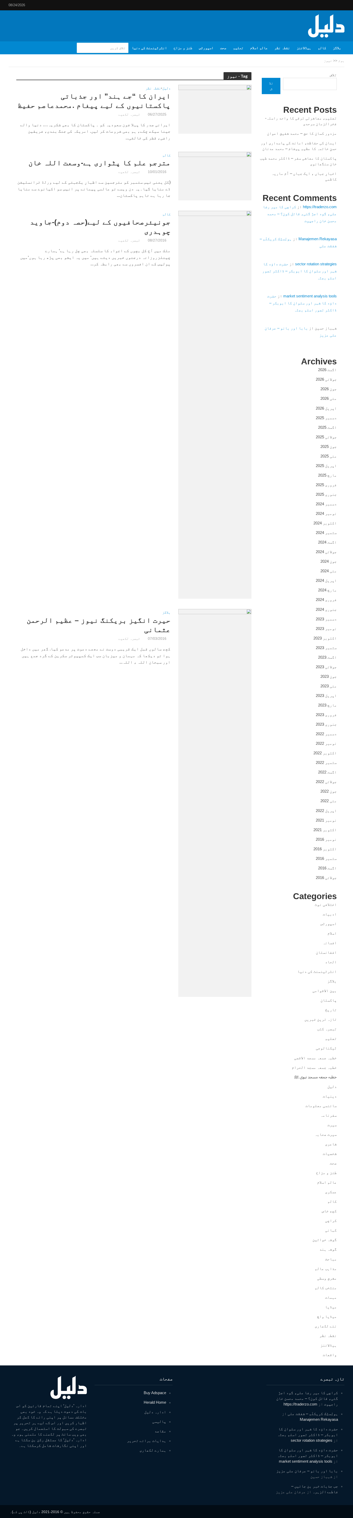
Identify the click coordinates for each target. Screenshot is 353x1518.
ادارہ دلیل (155, 1412)
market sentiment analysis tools (310, 296)
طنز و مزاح (183, 48)
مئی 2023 (328, 686)
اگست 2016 (327, 868)
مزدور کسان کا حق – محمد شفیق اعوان (302, 133)
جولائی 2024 (326, 552)
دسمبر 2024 (326, 504)
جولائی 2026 (326, 379)
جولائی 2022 (326, 781)
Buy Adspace (155, 1393)
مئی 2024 (328, 571)
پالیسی (159, 1421)
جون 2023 (328, 676)
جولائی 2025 (326, 437)
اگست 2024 (327, 542)
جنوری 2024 (326, 609)
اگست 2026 (327, 369)
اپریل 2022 (326, 810)
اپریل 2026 (326, 408)
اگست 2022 (327, 772)
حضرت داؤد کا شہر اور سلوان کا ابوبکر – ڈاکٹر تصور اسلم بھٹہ (299, 271)
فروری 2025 (326, 485)
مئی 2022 (328, 801)
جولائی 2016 (326, 877)
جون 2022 (328, 791)
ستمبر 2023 (326, 647)
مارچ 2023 (327, 705)
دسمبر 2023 (326, 619)
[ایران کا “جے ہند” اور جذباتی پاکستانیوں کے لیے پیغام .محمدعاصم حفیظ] (214, 109)
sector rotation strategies (316, 264)
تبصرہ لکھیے (129, 114)
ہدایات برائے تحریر (146, 1440)
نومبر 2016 (326, 839)
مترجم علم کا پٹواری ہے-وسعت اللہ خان (99, 163)
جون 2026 (328, 389)
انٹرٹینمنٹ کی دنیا (149, 48)
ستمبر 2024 (326, 532)
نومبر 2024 (326, 513)
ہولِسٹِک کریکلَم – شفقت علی (313, 1413)
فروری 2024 (326, 599)
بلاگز (337, 48)
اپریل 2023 (326, 695)
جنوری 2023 (326, 724)
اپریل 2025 (326, 465)
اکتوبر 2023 (325, 638)
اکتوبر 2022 (325, 753)
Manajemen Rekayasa (317, 239)
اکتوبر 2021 (325, 830)
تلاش (333, 75)
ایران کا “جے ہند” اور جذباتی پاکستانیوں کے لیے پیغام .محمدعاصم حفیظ (94, 100)
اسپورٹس (206, 48)
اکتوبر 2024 (325, 523)
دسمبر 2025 (326, 418)
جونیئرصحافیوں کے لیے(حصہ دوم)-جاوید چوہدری (100, 226)
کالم (322, 48)
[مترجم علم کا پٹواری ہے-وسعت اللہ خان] (214, 176)
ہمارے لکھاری (153, 1450)
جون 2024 (328, 561)
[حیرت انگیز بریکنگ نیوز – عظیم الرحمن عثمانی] (214, 803)
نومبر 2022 (326, 743)
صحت (223, 48)
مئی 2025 (328, 456)
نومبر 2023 (326, 628)
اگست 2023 (327, 657)
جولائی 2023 (326, 667)
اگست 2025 (327, 427)
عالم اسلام (259, 48)
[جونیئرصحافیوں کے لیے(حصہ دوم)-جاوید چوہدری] (214, 404)
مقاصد (160, 1431)
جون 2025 (328, 446)
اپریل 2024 (326, 580)
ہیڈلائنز (304, 48)
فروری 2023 (326, 714)
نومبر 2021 (326, 820)
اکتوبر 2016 (325, 849)
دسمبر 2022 (326, 734)
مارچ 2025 (327, 475)
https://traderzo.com (320, 207)
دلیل (166, 88)
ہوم (341, 60)
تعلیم (238, 48)
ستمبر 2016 (326, 858)
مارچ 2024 (327, 590)
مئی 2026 (328, 398)
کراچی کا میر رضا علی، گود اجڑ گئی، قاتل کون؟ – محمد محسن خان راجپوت (300, 214)
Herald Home (155, 1402)
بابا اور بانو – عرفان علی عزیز (307, 1471)
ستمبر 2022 (326, 762)
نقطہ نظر (282, 48)
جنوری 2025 (326, 494)
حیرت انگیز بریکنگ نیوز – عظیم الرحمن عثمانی (99, 625)
